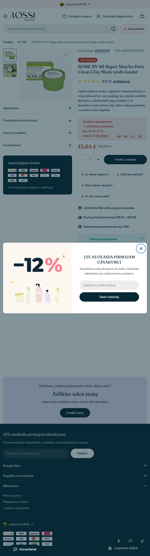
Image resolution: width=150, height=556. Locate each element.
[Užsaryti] (141, 248)
